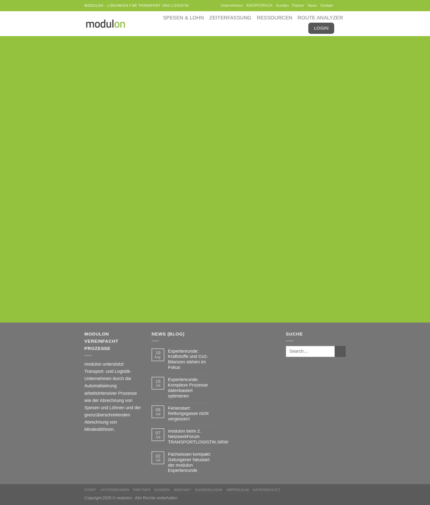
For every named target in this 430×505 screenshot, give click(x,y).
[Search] (343, 28)
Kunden (282, 5)
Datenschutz (266, 490)
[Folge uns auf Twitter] (337, 5)
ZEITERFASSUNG (230, 17)
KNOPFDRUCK (259, 5)
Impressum (237, 490)
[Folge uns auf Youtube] (343, 5)
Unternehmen (232, 5)
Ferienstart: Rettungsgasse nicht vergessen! (188, 413)
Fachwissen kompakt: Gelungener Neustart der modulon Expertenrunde (189, 462)
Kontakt (327, 5)
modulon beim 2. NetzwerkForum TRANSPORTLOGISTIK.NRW (198, 436)
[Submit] (340, 351)
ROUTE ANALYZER (320, 17)
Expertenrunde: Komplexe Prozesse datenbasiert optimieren (188, 387)
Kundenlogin (208, 490)
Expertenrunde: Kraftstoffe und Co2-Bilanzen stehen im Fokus (188, 359)
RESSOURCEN (274, 17)
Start (90, 490)
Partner (298, 5)
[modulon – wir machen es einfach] (105, 23)
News (312, 5)
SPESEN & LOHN (183, 17)
